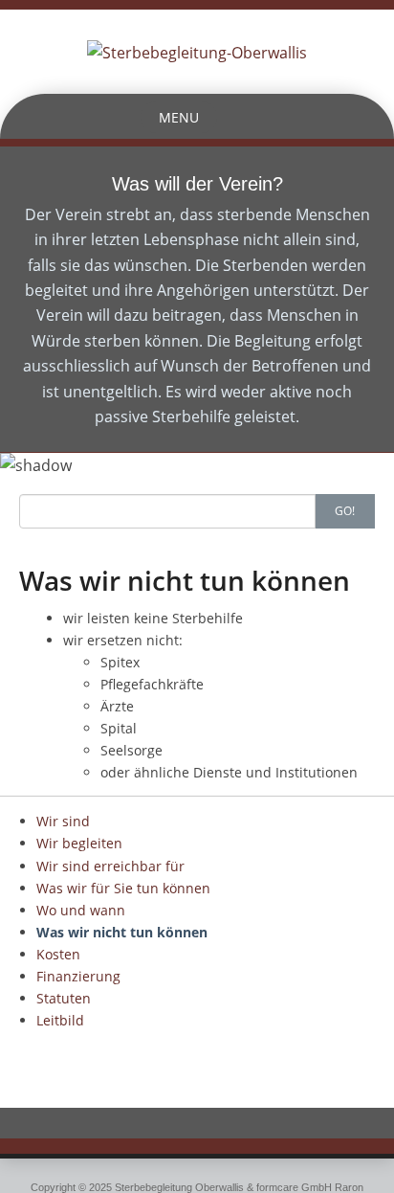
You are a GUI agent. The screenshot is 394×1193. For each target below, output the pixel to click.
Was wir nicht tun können (122, 932)
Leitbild (60, 1020)
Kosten (58, 954)
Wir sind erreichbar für (110, 866)
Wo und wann (80, 910)
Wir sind (63, 821)
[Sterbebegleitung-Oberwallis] (197, 50)
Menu (179, 117)
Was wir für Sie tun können (123, 888)
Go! (345, 511)
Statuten (63, 998)
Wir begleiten (79, 843)
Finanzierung (78, 976)
